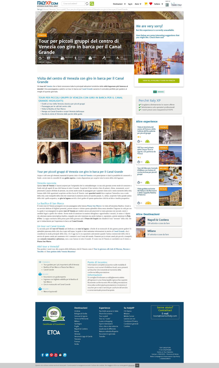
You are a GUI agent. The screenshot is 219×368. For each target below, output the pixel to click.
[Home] (47, 4)
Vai (92, 4)
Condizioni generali (131, 324)
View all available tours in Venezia (159, 81)
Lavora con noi (129, 319)
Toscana (77, 339)
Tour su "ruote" (104, 319)
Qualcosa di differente (107, 329)
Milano (77, 321)
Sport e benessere (106, 324)
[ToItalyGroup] (174, 5)
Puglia (76, 326)
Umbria (77, 311)
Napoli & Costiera (81, 329)
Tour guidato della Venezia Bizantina (61, 252)
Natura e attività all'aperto (108, 331)
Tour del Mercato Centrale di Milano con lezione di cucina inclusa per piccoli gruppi (147, 171)
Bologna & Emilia (80, 314)
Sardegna (78, 324)
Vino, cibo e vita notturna (108, 326)
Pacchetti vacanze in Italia (108, 311)
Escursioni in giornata (107, 334)
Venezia (49, 86)
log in (130, 4)
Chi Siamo (128, 311)
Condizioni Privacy (131, 321)
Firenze (77, 342)
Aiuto (137, 4)
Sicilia (76, 344)
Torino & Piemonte (81, 319)
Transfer (102, 337)
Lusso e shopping (105, 321)
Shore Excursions (105, 314)
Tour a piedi (103, 316)
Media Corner (129, 316)
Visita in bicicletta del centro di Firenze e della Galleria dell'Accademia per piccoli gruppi (146, 130)
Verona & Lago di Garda (83, 337)
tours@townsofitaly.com (165, 316)
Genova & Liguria (80, 316)
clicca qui (131, 365)
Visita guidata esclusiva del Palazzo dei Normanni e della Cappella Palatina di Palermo (147, 192)
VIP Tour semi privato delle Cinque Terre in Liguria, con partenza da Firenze (146, 151)
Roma (76, 331)
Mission (127, 314)
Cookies (127, 326)
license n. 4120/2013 (158, 354)
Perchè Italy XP (150, 100)
